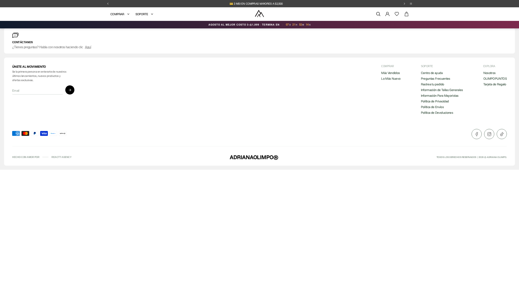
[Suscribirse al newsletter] (69, 89)
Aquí (88, 47)
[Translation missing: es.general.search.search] (378, 14)
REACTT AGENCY (61, 157)
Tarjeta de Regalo (494, 84)
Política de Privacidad (435, 101)
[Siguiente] (404, 4)
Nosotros (489, 73)
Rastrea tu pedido (432, 84)
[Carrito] (406, 14)
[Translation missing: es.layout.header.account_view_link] (387, 14)
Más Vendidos (390, 73)
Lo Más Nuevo (390, 78)
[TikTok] (502, 134)
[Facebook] (477, 134)
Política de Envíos (432, 107)
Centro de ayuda (432, 73)
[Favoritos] (397, 14)
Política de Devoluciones (437, 113)
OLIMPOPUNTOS (495, 78)
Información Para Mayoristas (440, 95)
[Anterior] (107, 4)
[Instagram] (489, 134)
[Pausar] (411, 4)
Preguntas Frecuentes (435, 78)
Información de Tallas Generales (442, 90)
